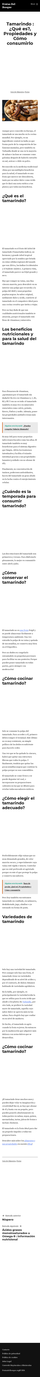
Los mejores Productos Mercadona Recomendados (20, 1276)
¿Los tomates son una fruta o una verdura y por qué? (18, 1257)
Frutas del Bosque (8, 6)
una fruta (24, 630)
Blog (30, 1144)
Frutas (27, 92)
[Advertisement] (20, 67)
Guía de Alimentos (17, 92)
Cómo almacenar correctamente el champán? (15, 1326)
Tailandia (26, 1002)
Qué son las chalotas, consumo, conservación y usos (18, 1308)
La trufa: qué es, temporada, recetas (17, 1292)
